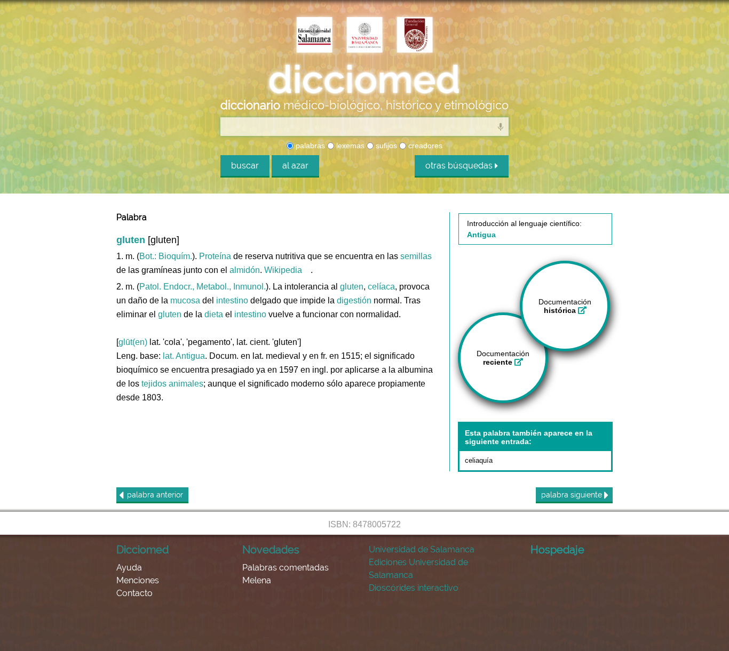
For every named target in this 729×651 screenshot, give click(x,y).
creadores (424, 145)
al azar (295, 165)
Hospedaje (557, 549)
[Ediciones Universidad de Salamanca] (314, 36)
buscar (245, 165)
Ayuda (129, 567)
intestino (232, 300)
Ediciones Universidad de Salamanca (418, 568)
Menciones (137, 580)
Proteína (215, 256)
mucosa (185, 300)
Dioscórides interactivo (413, 588)
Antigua (190, 355)
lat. (168, 355)
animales (186, 383)
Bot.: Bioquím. (165, 256)
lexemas (349, 145)
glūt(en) (132, 342)
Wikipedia (283, 270)
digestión (354, 300)
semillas (416, 256)
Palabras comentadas (285, 567)
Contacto (134, 593)
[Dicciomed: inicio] (364, 79)
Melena (256, 580)
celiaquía (479, 460)
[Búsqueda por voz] (500, 126)
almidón (244, 270)
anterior (155, 495)
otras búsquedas (460, 165)
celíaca (381, 286)
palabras (309, 145)
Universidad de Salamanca (421, 549)
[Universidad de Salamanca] (364, 36)
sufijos (385, 145)
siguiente (572, 495)
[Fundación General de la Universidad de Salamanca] (415, 36)
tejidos (154, 383)
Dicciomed (142, 549)
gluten (351, 286)
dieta (213, 314)
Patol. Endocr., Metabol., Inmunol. (202, 286)
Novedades (270, 549)
